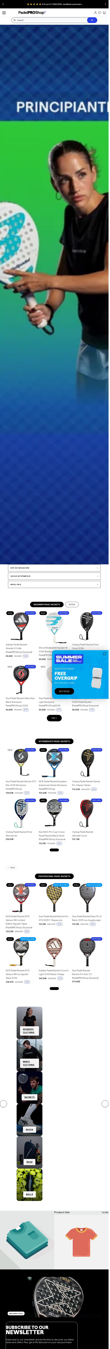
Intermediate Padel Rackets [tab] (54, 741)
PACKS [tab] (72, 604)
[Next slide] (105, 4)
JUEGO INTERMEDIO (54, 576)
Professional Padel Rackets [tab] (54, 876)
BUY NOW (64, 691)
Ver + (54, 718)
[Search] (92, 20)
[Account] (95, 13)
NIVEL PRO (54, 584)
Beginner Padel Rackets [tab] (47, 604)
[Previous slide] (3, 4)
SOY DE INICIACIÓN (54, 568)
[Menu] (4, 13)
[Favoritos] (99, 13)
